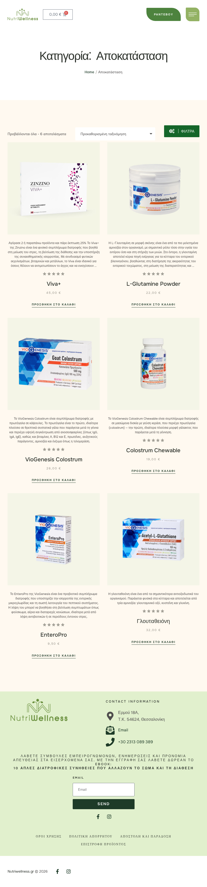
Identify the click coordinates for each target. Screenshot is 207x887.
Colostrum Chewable (153, 450)
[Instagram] (109, 816)
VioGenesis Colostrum (53, 459)
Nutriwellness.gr (21, 871)
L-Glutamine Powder (153, 283)
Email (78, 777)
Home (89, 72)
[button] (163, 14)
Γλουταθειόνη (153, 621)
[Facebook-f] (98, 816)
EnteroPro (53, 634)
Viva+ (54, 283)
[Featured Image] (54, 188)
